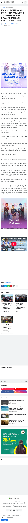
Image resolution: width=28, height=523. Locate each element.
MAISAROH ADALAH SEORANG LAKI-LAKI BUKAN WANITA (16, 421)
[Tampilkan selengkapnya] (17, 286)
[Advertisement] (14, 42)
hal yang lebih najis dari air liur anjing (16, 401)
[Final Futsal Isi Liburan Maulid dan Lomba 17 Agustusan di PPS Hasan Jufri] (7, 319)
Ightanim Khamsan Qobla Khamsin (17, 414)
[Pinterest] (11, 286)
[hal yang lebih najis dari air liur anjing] (5, 402)
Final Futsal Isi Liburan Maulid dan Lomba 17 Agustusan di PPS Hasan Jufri (7, 327)
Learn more (10, 517)
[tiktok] (10, 510)
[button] (2, 2)
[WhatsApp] (8, 286)
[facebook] (7, 510)
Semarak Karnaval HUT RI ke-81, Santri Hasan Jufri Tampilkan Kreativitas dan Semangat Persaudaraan (6, 307)
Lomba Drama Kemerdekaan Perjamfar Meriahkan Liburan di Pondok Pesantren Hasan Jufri (20, 307)
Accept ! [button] (5, 520)
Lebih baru (4, 381)
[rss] (17, 510)
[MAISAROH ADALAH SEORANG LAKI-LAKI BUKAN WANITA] (5, 422)
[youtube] (14, 510)
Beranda (3, 7)
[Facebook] (2, 286)
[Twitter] (5, 286)
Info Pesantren (9, 7)
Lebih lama (23, 381)
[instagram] (20, 510)
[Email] (14, 286)
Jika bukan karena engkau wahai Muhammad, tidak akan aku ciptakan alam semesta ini (17, 408)
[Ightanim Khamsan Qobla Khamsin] (5, 416)
